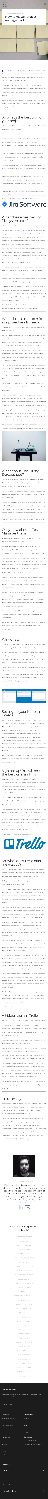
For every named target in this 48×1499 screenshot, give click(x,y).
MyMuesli (10, 160)
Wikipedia (27, 648)
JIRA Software (24, 230)
